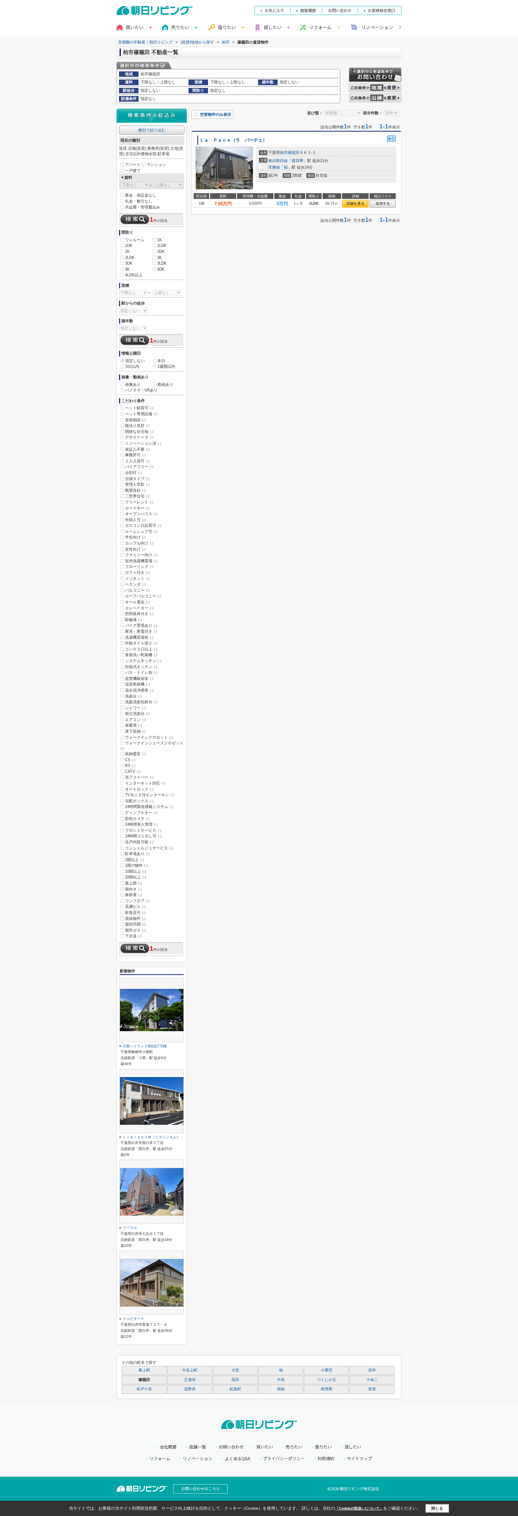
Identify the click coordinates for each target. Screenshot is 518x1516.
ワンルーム (134, 240)
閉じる (437, 1508)
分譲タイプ (137, 478)
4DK (161, 269)
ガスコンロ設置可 (143, 525)
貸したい (352, 1447)
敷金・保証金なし (140, 195)
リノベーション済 (143, 443)
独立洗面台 (137, 713)
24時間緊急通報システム (149, 806)
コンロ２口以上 (141, 649)
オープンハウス (141, 514)
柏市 (284, 152)
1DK (128, 245)
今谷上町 (190, 1370)
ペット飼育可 (139, 408)
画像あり (133, 384)
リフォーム (320, 27)
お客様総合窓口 (381, 10)
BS (130, 765)
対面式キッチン (141, 667)
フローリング (139, 566)
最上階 (133, 883)
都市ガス (135, 930)
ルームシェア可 (141, 531)
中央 (281, 1380)
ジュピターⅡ (133, 1318)
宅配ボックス (139, 801)
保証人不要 (137, 449)
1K (159, 240)
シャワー (135, 708)
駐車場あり (137, 853)
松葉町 (235, 1389)
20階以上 (135, 877)
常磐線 (274, 167)
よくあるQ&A (237, 1458)
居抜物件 (135, 918)
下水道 (133, 936)
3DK (128, 263)
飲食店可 (135, 912)
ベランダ (135, 584)
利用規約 (325, 1458)
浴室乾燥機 (137, 684)
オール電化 (137, 602)
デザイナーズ (139, 437)
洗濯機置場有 (139, 637)
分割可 (133, 472)
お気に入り (274, 10)
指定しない (135, 361)
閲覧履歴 (308, 10)
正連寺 (190, 1380)
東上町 (144, 1370)
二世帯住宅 (137, 496)
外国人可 (135, 520)
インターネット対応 (145, 783)
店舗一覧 (197, 1447)
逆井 (372, 1370)
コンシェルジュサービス (149, 848)
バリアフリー (139, 466)
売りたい (294, 1447)
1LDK (162, 245)
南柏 (281, 1389)
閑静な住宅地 (139, 431)
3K (159, 257)
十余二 (372, 1380)
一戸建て (133, 170)
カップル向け (139, 543)
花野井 (190, 1389)
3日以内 (132, 366)
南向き (133, 889)
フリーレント (139, 502)
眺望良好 (135, 490)
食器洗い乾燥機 (141, 655)
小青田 (326, 1370)
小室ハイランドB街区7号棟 (145, 1046)
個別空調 (135, 924)
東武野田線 (278, 160)
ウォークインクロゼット (149, 737)
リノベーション (377, 27)
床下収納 (135, 731)
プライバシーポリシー (284, 1458)
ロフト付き (137, 572)
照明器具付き (139, 613)
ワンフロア (137, 901)
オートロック (139, 789)
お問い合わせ (231, 1447)
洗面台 (133, 696)
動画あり (165, 384)
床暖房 (133, 725)
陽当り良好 (137, 425)
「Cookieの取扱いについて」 (359, 1508)
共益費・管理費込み (142, 207)
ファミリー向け (141, 555)
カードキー (137, 508)
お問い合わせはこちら (200, 1488)
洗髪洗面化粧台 (141, 702)
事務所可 (135, 455)
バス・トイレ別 (141, 672)
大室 (235, 1370)
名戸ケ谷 (144, 1389)
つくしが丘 (326, 1380)
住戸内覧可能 (139, 842)
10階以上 (135, 871)
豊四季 (297, 160)
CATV (132, 771)
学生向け (135, 537)
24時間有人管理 (141, 824)
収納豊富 (135, 754)
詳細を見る (356, 203)
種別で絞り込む (151, 130)
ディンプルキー (141, 812)
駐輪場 (133, 619)
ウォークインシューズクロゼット (152, 745)
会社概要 (168, 1447)
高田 (235, 1380)
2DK (161, 251)
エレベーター (139, 608)
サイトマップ (359, 1458)
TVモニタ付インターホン (149, 795)
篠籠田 (293, 152)
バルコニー (137, 590)
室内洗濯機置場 (141, 561)
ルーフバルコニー (143, 596)
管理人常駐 (137, 484)
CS (130, 760)
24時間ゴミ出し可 (143, 836)
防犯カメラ (137, 818)
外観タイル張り (141, 643)
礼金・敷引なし (138, 201)
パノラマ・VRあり (141, 390)
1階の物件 (136, 865)
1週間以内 (166, 366)
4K (127, 269)
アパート (133, 164)
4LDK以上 (133, 275)
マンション (156, 164)
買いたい (264, 1447)
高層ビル (135, 906)
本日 (161, 361)
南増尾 (326, 1389)
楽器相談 (135, 420)
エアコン (135, 719)
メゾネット (137, 578)
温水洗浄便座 (139, 690)
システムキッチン (143, 661)
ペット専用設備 (141, 414)
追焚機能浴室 (139, 678)
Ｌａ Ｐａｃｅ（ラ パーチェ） (233, 140)
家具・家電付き (141, 631)
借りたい (323, 1447)
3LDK (162, 263)
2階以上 (134, 859)
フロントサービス (143, 830)
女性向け (135, 549)
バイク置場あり (141, 625)
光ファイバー (139, 777)
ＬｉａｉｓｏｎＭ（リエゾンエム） (151, 1137)
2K (127, 251)
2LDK (130, 257)
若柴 (372, 1389)
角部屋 (133, 895)
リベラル (130, 1228)
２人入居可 (137, 461)
